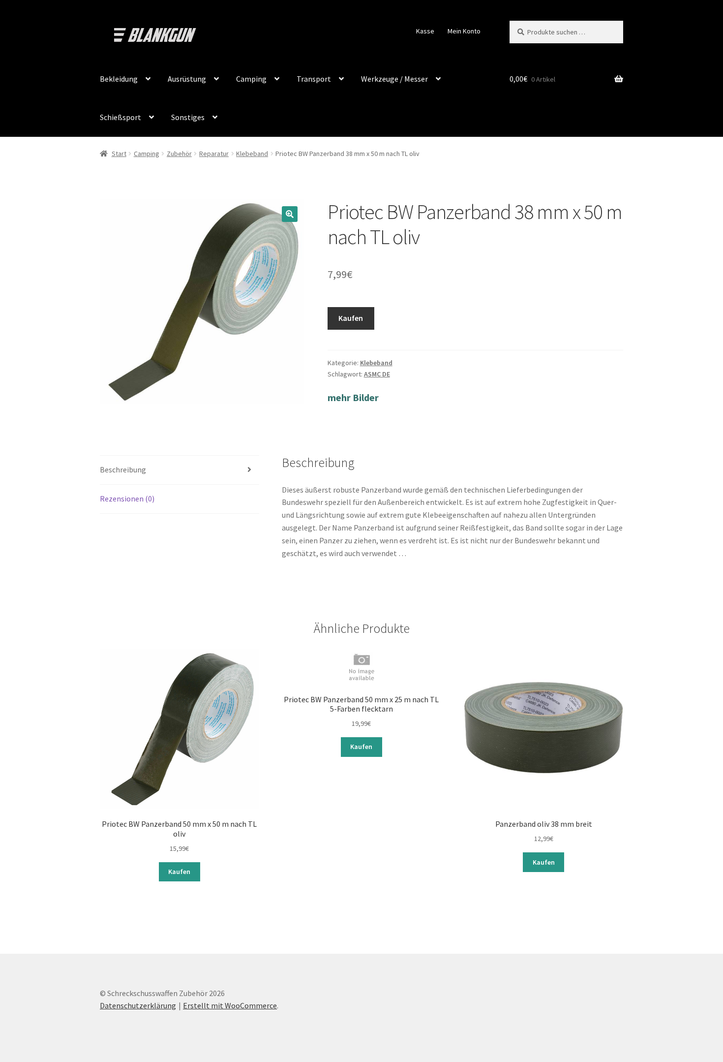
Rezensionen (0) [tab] (127, 498)
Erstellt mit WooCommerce (230, 1005)
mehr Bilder (353, 397)
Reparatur (214, 153)
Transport (314, 79)
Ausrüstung (187, 79)
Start (119, 153)
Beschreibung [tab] (123, 469)
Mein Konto (464, 31)
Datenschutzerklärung (138, 1005)
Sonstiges (188, 117)
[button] (290, 214)
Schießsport (120, 117)
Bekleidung (119, 79)
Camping (251, 79)
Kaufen (350, 318)
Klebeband (252, 153)
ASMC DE (377, 374)
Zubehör (179, 153)
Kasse (425, 31)
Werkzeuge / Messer (394, 79)
